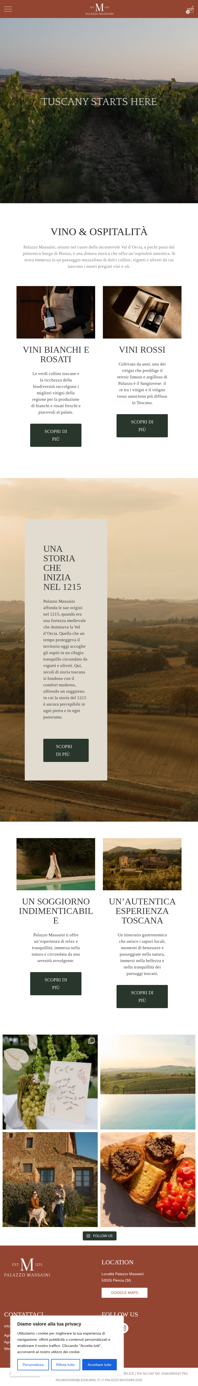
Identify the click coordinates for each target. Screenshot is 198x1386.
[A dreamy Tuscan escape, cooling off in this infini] (147, 1082)
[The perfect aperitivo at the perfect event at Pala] (50, 1082)
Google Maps (124, 1293)
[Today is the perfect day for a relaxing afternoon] (50, 1179)
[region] (67, 1346)
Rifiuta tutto (65, 1365)
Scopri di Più (56, 435)
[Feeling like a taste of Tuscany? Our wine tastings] (147, 1179)
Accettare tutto (99, 1365)
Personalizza (33, 1365)
